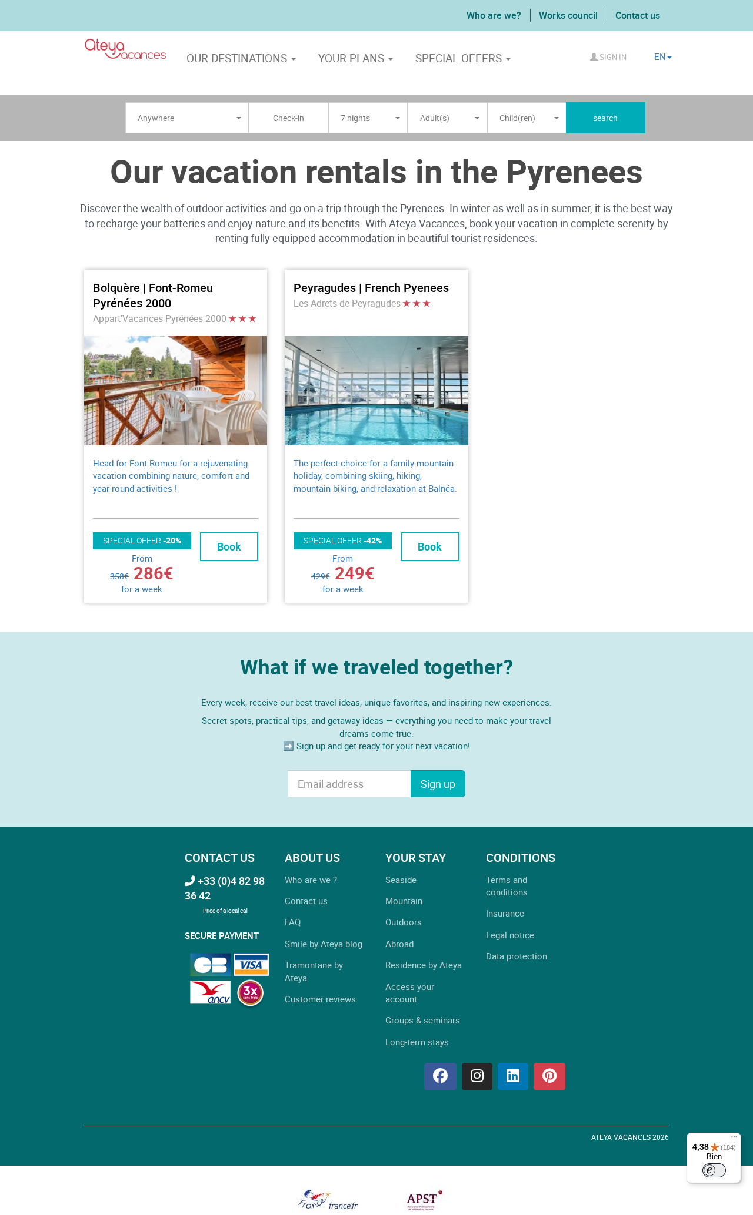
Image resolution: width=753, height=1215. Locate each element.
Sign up (438, 784)
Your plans (352, 58)
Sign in (612, 57)
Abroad (399, 943)
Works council (568, 15)
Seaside (401, 879)
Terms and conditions (507, 886)
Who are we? (494, 15)
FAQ (293, 922)
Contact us (637, 15)
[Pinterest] (549, 1076)
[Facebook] (440, 1076)
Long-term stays (417, 1042)
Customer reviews (320, 999)
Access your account (409, 993)
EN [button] (660, 56)
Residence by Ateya (423, 965)
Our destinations (238, 58)
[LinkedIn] (513, 1076)
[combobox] (187, 118)
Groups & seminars (422, 1020)
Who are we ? (311, 879)
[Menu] (734, 1140)
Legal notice (510, 935)
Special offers (460, 58)
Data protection (516, 956)
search (605, 117)
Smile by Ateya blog (323, 943)
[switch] (714, 1170)
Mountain (403, 901)
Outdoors (403, 922)
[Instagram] (477, 1076)
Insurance (505, 913)
